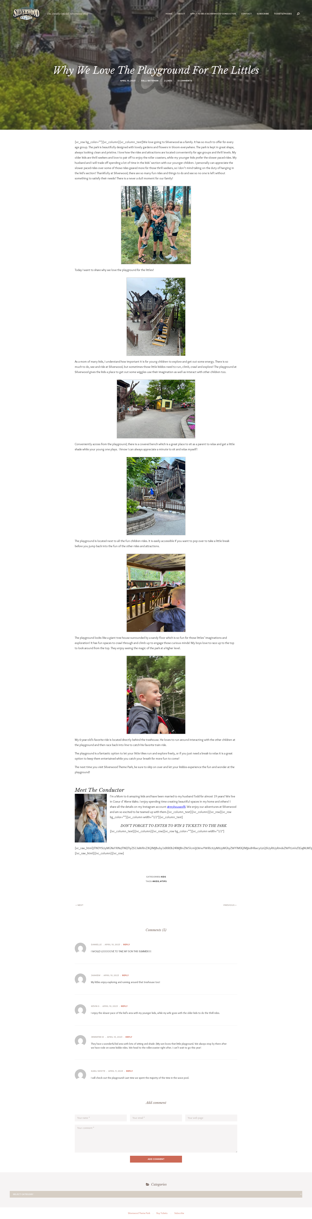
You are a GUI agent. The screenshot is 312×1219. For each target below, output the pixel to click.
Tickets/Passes (283, 13)
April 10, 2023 (128, 80)
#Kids (155, 881)
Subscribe (263, 13)
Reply (126, 944)
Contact (246, 13)
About (181, 13)
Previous (228, 905)
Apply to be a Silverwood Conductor (213, 13)
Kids (163, 877)
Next (80, 905)
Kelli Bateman (149, 80)
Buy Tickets (162, 1213)
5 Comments (185, 80)
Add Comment (156, 1159)
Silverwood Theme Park (139, 1213)
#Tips (163, 881)
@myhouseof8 (176, 807)
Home (169, 13)
